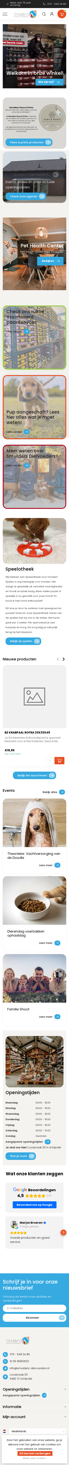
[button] (5, 1232)
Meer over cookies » (35, 1458)
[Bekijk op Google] (13, 1224)
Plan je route (18, 1156)
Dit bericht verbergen (35, 1453)
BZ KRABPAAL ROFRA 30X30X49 (27, 732)
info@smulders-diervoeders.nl (29, 1368)
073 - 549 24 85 (56, 4)
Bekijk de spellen (21, 641)
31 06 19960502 (19, 1361)
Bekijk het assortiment (32, 775)
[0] (61, 13)
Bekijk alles (50, 792)
